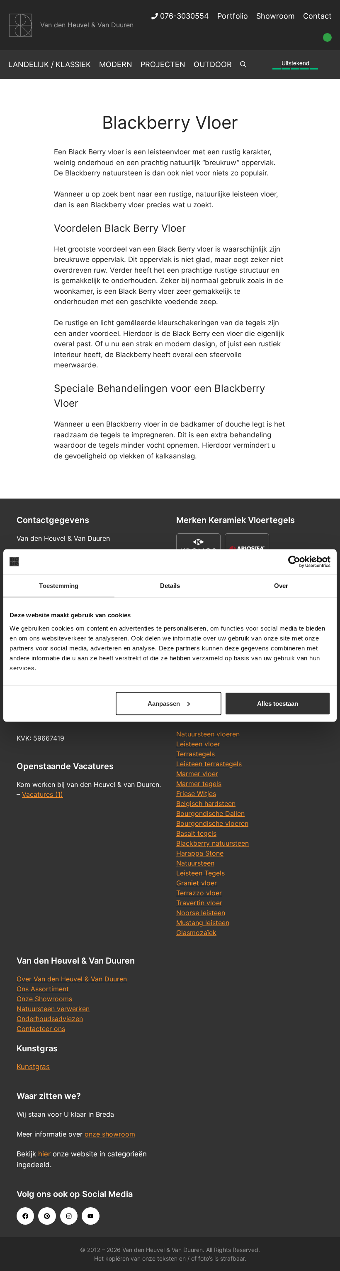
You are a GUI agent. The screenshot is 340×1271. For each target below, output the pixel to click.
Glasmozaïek (196, 932)
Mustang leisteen (202, 922)
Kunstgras (33, 1066)
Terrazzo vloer (199, 893)
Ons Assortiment (43, 989)
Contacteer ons (41, 1028)
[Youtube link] (90, 1216)
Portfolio (232, 16)
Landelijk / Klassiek (49, 64)
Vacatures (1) (42, 794)
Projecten (163, 64)
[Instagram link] (69, 1216)
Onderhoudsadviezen (50, 1018)
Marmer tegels (198, 783)
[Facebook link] (25, 1216)
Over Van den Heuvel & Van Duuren (72, 979)
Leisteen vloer (198, 744)
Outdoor (213, 64)
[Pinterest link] (47, 1216)
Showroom (275, 16)
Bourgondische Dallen (210, 813)
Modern (115, 64)
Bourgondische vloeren (212, 823)
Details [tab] (170, 585)
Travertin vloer (199, 903)
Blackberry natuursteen (212, 843)
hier (44, 1154)
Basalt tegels (196, 833)
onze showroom (110, 1134)
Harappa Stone (199, 853)
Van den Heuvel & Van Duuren (87, 25)
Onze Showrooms (44, 999)
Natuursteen (195, 863)
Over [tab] (281, 585)
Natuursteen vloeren (208, 734)
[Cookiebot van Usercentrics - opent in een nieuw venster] (294, 562)
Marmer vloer (197, 774)
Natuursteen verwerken (53, 1009)
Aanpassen (164, 703)
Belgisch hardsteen (206, 803)
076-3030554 (183, 16)
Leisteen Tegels (200, 873)
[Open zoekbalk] (243, 64)
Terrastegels (195, 754)
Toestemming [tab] (58, 585)
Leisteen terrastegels (209, 764)
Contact (317, 16)
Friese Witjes (196, 793)
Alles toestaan (277, 703)
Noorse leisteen (200, 913)
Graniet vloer (196, 883)
